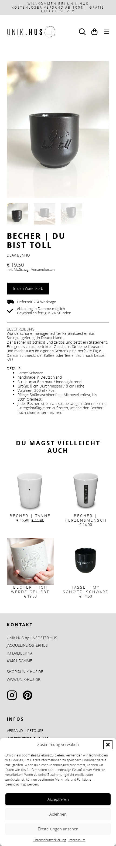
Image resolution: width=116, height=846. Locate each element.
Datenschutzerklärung (49, 840)
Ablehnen (58, 814)
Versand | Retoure (25, 730)
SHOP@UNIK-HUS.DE (25, 671)
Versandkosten (43, 269)
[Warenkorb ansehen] (94, 32)
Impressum (77, 840)
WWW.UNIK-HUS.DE (23, 679)
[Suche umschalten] (82, 31)
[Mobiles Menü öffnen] (106, 32)
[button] (108, 744)
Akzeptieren (58, 799)
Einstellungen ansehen (58, 828)
